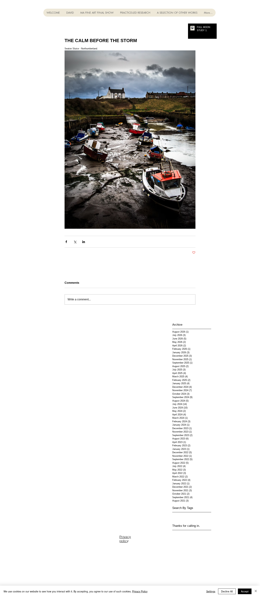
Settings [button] (210, 591)
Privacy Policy (140, 591)
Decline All (227, 591)
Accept (245, 591)
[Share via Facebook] (66, 241)
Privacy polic (125, 539)
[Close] (256, 591)
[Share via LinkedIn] (83, 241)
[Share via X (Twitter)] (75, 241)
